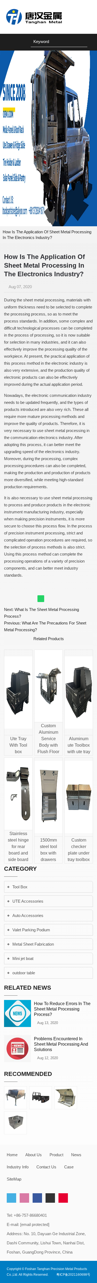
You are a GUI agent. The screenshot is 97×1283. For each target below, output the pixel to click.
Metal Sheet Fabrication (33, 944)
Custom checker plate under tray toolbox (79, 850)
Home (12, 1154)
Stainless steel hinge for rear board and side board (18, 846)
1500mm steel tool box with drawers (48, 850)
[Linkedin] (24, 1198)
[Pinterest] (63, 1198)
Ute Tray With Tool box (18, 745)
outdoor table (23, 972)
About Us (33, 1154)
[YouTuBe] (50, 1198)
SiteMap (14, 1179)
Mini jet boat (22, 958)
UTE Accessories (27, 901)
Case (69, 1167)
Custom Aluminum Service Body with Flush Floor (48, 738)
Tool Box (19, 887)
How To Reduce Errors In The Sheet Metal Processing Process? (62, 1009)
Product (56, 1154)
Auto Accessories (27, 915)
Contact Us (46, 1167)
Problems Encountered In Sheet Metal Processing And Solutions (61, 1044)
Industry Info (18, 1167)
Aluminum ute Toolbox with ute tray (78, 745)
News (76, 1154)
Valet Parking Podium (31, 930)
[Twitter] (11, 1198)
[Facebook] (37, 1198)
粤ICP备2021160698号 (73, 1275)
